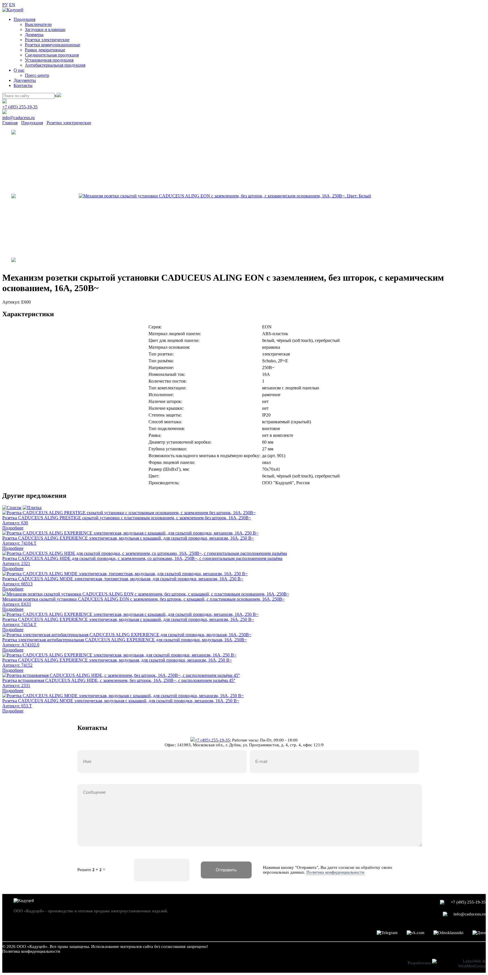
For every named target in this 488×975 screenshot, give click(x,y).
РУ (5, 4)
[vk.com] (415, 932)
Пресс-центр (37, 75)
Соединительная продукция (52, 55)
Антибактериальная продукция (55, 65)
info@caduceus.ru (18, 117)
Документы (25, 80)
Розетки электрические (47, 39)
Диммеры (34, 34)
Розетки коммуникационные (52, 44)
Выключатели (38, 24)
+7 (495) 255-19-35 (20, 106)
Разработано (420, 963)
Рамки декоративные (45, 49)
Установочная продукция (49, 60)
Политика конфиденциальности (335, 872)
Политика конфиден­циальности (31, 951)
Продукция (24, 19)
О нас (19, 70)
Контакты (23, 85)
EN (12, 4)
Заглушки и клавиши (45, 29)
